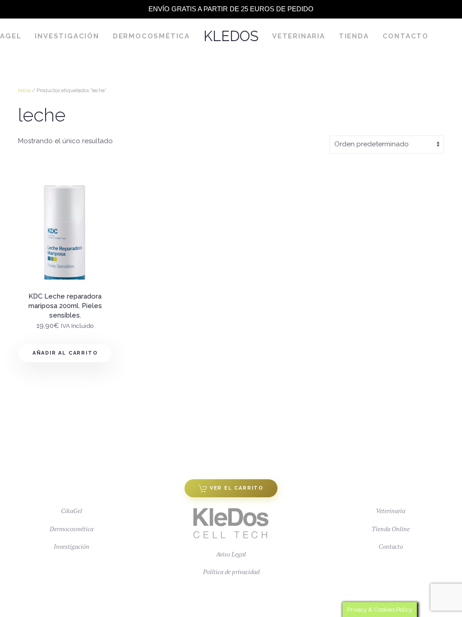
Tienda (354, 36)
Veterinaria (298, 36)
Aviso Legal (231, 554)
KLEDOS (231, 36)
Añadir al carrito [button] (65, 353)
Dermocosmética (151, 36)
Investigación (67, 36)
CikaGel (71, 510)
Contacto (406, 36)
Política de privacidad (231, 571)
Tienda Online (391, 528)
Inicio (24, 90)
